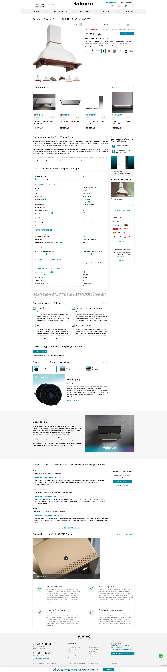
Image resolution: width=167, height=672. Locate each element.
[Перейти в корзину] (126, 6)
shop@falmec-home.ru (120, 645)
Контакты (71, 660)
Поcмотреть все (122, 486)
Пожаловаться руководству (122, 653)
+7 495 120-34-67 (39, 4)
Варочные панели (60, 11)
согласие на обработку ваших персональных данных (66, 669)
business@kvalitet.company (122, 649)
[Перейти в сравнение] (119, 6)
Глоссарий (92, 651)
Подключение (72, 649)
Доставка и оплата (74, 647)
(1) (80, 117)
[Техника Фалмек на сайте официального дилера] (83, 4)
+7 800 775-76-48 (39, 7)
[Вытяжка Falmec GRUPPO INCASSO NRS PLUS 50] (123, 102)
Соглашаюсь (108, 669)
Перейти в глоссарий (74, 400)
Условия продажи (93, 663)
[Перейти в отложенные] (112, 6)
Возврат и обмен (73, 656)
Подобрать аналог (127, 34)
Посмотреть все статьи (122, 210)
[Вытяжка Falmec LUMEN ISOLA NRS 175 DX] (96, 102)
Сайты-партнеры (94, 660)
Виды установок (93, 656)
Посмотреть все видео (125, 534)
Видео (90, 653)
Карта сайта (114, 663)
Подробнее (122, 241)
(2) (54, 117)
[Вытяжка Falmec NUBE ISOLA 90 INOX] (70, 102)
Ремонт (70, 653)
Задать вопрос (122, 481)
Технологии (92, 658)
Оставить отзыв (40, 351)
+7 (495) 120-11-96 (122, 255)
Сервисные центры (74, 658)
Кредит (70, 651)
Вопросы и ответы (94, 647)
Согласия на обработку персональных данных (84, 670)
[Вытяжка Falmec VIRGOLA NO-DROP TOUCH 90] (44, 102)
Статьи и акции (111, 2)
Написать (122, 260)
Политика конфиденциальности (76, 663)
